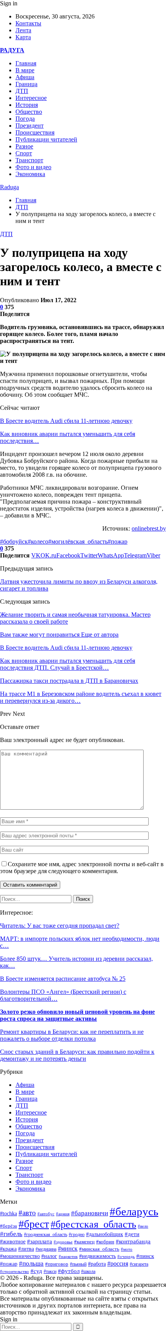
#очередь (126, 1256)
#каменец (84, 1241)
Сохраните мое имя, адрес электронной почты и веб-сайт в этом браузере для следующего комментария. (82, 867)
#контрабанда (133, 1241)
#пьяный (78, 1264)
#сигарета (139, 1264)
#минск (68, 1248)
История (26, 104)
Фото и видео (33, 167)
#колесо (38, 541)
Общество (28, 111)
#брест (34, 1224)
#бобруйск (14, 541)
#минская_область (99, 1249)
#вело (143, 1226)
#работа (97, 1264)
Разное (24, 146)
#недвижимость (97, 1256)
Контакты (28, 23)
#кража (8, 1249)
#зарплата (39, 1241)
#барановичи (89, 1213)
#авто (27, 1213)
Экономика (30, 174)
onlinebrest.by (149, 528)
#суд (36, 1271)
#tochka (8, 1213)
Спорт (23, 153)
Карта (23, 37)
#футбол (69, 1271)
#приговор (56, 1264)
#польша (31, 1263)
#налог (49, 1256)
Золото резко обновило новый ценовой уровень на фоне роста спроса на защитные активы (77, 1015)
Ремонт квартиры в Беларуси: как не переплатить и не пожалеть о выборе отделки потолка (72, 1035)
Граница (26, 84)
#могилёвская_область (78, 541)
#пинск (145, 1256)
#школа (88, 1271)
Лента (23, 30)
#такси (50, 1271)
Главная (25, 63)
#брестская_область (93, 1224)
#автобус (45, 1214)
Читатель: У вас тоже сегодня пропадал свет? (59, 925)
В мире (24, 70)
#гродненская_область (45, 1234)
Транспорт (29, 160)
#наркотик (68, 1256)
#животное (12, 1241)
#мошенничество (20, 1256)
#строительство (14, 1271)
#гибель (11, 1234)
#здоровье (63, 1241)
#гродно (77, 1234)
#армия (62, 1213)
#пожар (117, 541)
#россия (117, 1263)
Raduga (9, 187)
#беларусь (134, 1211)
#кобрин (105, 1241)
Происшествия (34, 132)
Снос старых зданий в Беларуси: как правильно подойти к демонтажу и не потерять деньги (77, 1055)
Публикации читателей (46, 139)
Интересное (31, 98)
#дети (132, 1234)
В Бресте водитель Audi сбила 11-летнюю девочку (66, 421)
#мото (126, 1249)
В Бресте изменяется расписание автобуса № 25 (62, 978)
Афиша (24, 77)
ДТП (21, 91)
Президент (29, 125)
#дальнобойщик (104, 1234)
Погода (25, 118)
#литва (26, 1249)
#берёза (8, 1226)
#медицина (46, 1249)
